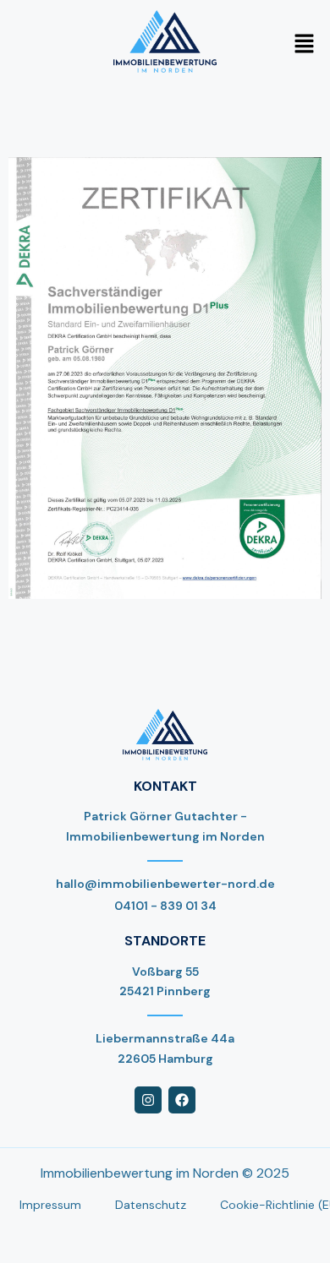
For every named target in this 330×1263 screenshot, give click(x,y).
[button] (305, 44)
